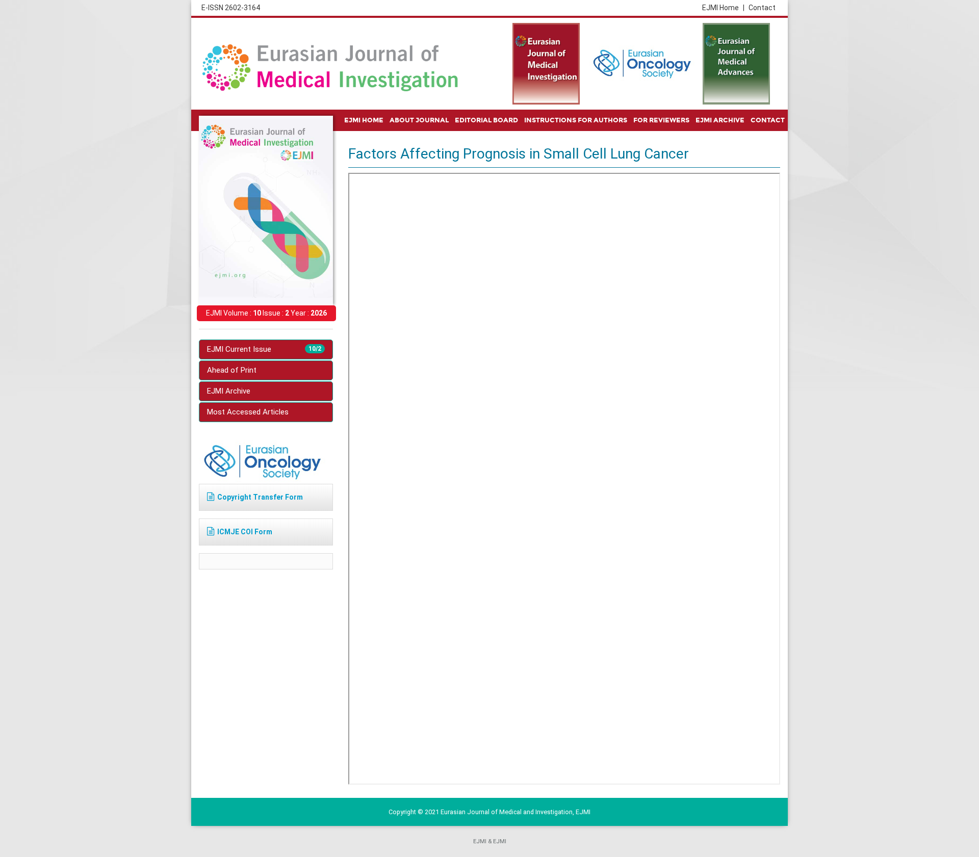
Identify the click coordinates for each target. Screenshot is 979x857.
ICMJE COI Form (244, 532)
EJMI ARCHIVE (719, 120)
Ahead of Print (231, 370)
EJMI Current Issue (264, 349)
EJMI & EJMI (489, 841)
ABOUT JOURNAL (419, 120)
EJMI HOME (363, 120)
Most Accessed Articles (248, 412)
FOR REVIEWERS (661, 120)
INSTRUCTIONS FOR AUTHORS (575, 120)
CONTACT (768, 120)
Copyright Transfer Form (260, 497)
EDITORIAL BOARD (486, 120)
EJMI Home (723, 8)
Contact (762, 8)
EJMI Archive (228, 391)
